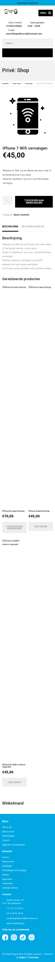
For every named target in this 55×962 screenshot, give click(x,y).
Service (5, 857)
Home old (7, 827)
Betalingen (7, 865)
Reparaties (7, 879)
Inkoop (5, 874)
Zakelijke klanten (10, 887)
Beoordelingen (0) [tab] (33, 226)
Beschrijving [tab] (10, 226)
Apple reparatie (21, 214)
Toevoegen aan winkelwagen (34, 201)
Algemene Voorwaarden (13, 844)
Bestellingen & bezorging (14, 870)
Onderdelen (7, 883)
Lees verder (40, 526)
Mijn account (8, 831)
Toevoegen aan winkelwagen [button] (14, 527)
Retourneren (8, 861)
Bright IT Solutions (29, 957)
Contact (6, 840)
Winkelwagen (8, 835)
